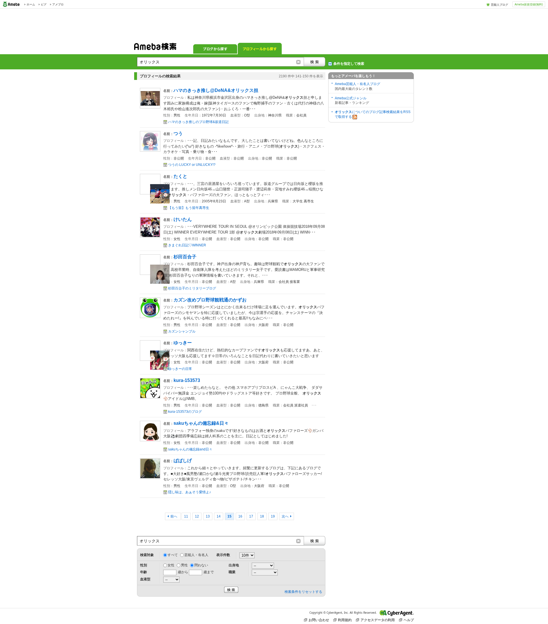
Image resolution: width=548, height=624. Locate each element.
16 (240, 516)
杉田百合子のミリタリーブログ (192, 288)
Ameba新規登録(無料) (529, 4)
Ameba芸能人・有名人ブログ (357, 84)
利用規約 (345, 619)
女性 (171, 565)
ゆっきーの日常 (180, 369)
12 (197, 516)
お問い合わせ (319, 619)
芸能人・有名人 (196, 555)
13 (208, 516)
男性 (184, 565)
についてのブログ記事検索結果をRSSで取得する (372, 114)
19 (273, 516)
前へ (174, 516)
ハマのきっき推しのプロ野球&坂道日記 (198, 122)
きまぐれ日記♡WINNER (187, 245)
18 (262, 516)
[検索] (314, 62)
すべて (173, 555)
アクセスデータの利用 (377, 619)
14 (219, 516)
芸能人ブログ (499, 5)
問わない (201, 565)
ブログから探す (215, 48)
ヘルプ (409, 619)
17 (251, 516)
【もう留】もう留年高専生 (188, 208)
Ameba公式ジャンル (350, 98)
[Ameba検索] (155, 48)
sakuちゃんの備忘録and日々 (190, 449)
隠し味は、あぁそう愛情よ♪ (189, 492)
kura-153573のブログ (185, 412)
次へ (285, 516)
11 (186, 516)
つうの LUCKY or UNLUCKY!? (191, 165)
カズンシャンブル (182, 331)
